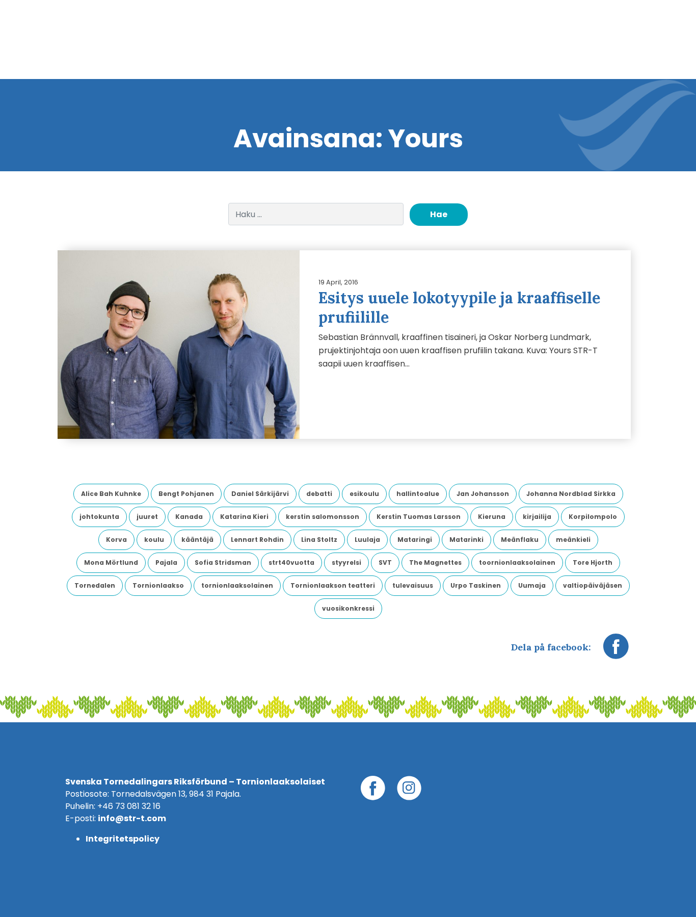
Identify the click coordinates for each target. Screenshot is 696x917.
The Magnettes (435, 562)
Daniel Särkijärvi (260, 493)
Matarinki (466, 539)
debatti (319, 493)
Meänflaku (520, 539)
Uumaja (532, 585)
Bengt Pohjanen (186, 493)
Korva (116, 539)
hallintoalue (417, 493)
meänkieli (573, 539)
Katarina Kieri (244, 516)
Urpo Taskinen (475, 585)
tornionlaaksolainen (237, 585)
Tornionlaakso (158, 585)
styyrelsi (346, 562)
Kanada (189, 516)
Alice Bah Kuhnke (111, 493)
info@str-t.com (132, 818)
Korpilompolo (593, 516)
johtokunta (99, 516)
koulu (154, 539)
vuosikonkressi (348, 608)
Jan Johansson (483, 493)
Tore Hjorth (592, 562)
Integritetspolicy (122, 839)
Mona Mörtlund (111, 562)
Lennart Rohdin (257, 539)
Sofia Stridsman (223, 562)
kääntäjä (197, 539)
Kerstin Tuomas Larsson (419, 516)
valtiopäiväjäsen (592, 585)
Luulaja (367, 539)
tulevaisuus (412, 585)
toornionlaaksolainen (517, 562)
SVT (385, 562)
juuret (147, 516)
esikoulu (364, 493)
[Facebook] (616, 651)
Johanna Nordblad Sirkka (570, 493)
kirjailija (537, 516)
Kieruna (491, 516)
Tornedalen (94, 585)
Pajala (166, 562)
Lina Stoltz (319, 539)
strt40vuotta (291, 562)
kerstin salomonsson (322, 516)
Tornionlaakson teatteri (332, 585)
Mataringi (414, 539)
